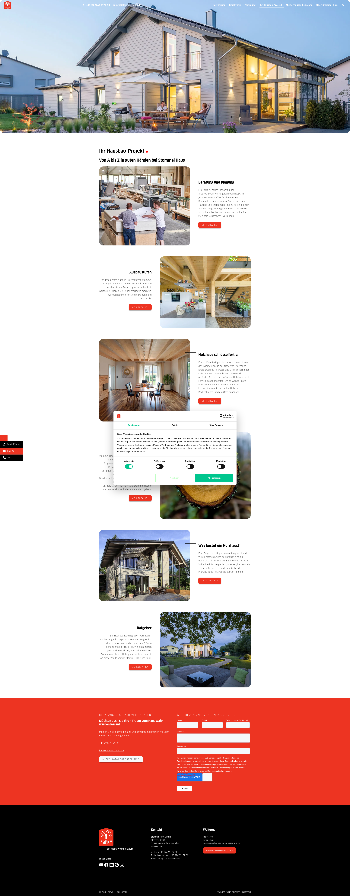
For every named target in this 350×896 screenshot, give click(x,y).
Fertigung (250, 5)
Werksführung (13, 444)
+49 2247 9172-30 (109, 743)
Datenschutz (209, 840)
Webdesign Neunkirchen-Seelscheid (234, 892)
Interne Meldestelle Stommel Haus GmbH (222, 843)
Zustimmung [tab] (134, 425)
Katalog (10, 451)
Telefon (10, 457)
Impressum (208, 837)
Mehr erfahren (210, 225)
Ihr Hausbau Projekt (270, 5)
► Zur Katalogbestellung (121, 759)
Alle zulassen (214, 478)
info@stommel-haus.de (111, 750)
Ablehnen (174, 478)
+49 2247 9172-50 (179, 855)
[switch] (160, 466)
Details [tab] (175, 425)
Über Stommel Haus (327, 5)
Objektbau (235, 5)
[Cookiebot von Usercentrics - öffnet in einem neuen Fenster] (222, 416)
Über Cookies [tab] (216, 425)
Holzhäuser (219, 5)
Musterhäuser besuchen (299, 5)
